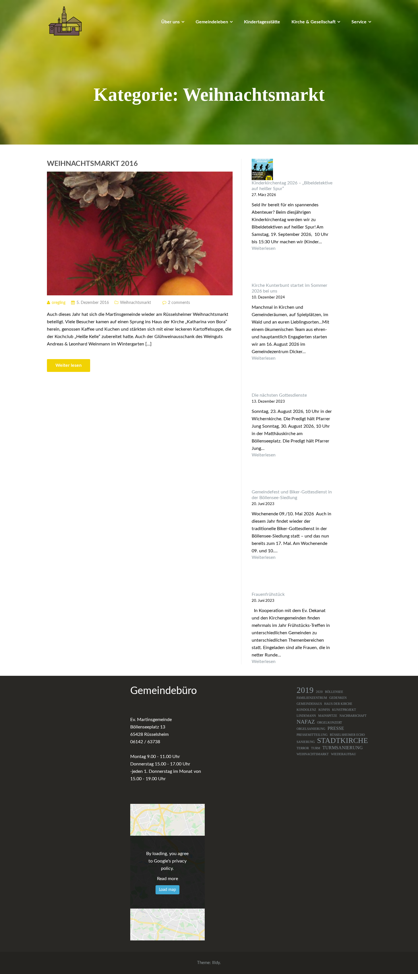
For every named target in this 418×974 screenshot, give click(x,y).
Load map (167, 890)
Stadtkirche (342, 741)
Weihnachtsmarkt (135, 303)
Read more (167, 878)
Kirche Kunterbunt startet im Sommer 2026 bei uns (289, 288)
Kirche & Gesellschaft (313, 22)
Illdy (216, 963)
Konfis (324, 709)
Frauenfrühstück (268, 594)
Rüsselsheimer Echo (347, 734)
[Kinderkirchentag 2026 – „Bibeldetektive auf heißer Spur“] (292, 169)
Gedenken (338, 697)
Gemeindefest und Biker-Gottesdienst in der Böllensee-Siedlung (292, 495)
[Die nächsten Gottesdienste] (292, 381)
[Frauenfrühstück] (292, 581)
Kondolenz (306, 709)
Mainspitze (327, 715)
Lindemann (306, 715)
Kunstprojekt (344, 709)
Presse (336, 728)
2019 (305, 690)
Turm (315, 748)
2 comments (179, 303)
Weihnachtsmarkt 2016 (92, 163)
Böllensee (334, 691)
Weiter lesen (68, 365)
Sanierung (306, 742)
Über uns (170, 22)
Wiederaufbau (343, 754)
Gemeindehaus (309, 703)
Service (359, 22)
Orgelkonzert (329, 722)
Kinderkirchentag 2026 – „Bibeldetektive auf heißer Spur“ (292, 186)
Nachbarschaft (353, 715)
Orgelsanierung (311, 728)
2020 (319, 691)
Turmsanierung (342, 747)
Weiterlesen (292, 248)
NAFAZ (306, 721)
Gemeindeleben (212, 22)
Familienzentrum (312, 697)
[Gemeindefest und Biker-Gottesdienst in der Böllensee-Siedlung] (292, 478)
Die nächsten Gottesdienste (279, 395)
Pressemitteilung (312, 734)
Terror (303, 748)
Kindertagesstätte (262, 22)
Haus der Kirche (338, 703)
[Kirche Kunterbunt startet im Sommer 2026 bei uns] (292, 272)
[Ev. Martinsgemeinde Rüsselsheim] (65, 20)
